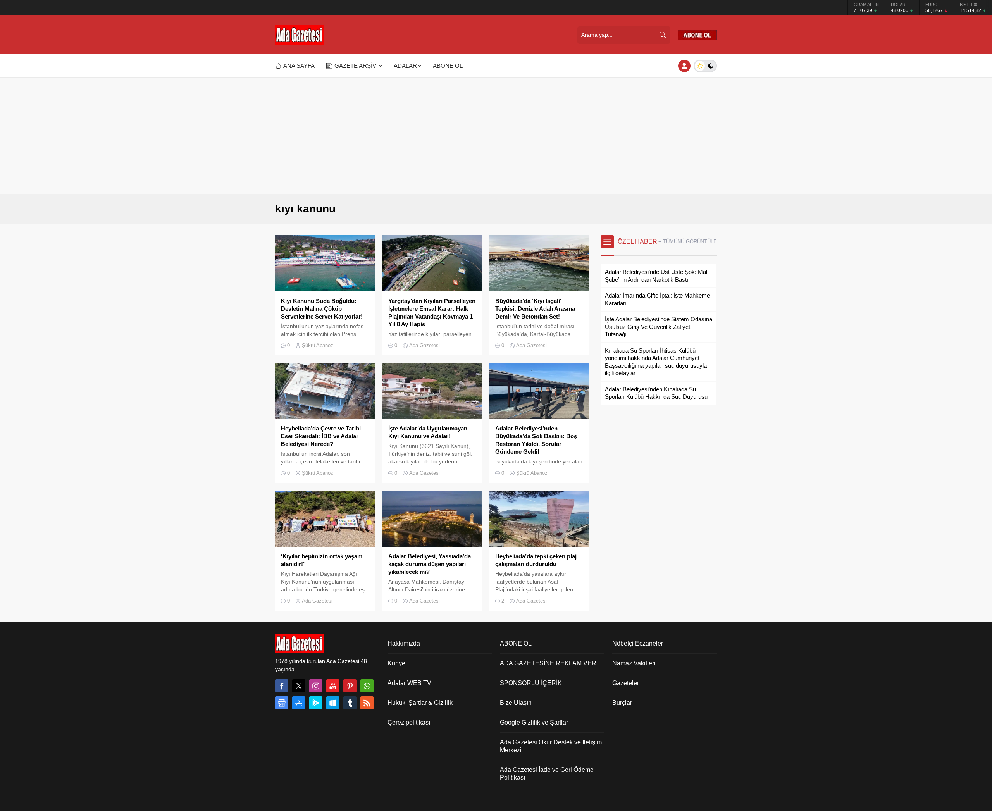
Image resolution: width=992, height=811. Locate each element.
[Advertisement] (496, 136)
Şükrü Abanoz (317, 345)
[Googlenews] (281, 702)
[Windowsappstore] (332, 702)
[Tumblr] (349, 702)
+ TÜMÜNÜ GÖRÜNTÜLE (687, 242)
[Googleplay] (315, 702)
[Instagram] (315, 685)
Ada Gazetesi (424, 345)
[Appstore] (298, 702)
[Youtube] (332, 685)
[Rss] (367, 702)
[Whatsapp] (367, 685)
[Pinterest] (349, 685)
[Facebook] (281, 685)
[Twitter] (298, 685)
